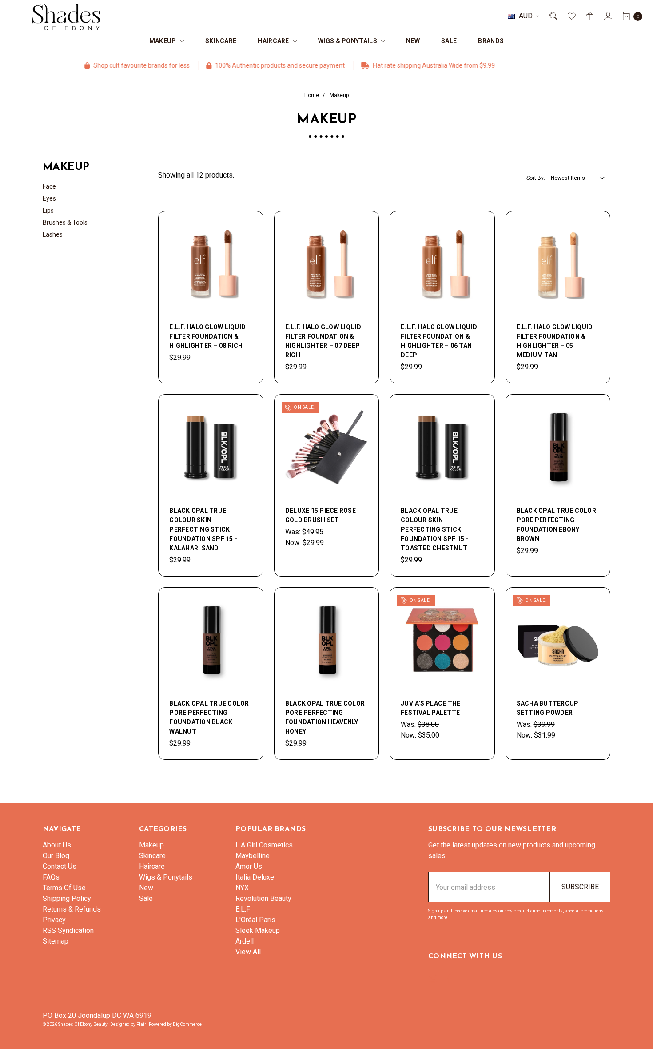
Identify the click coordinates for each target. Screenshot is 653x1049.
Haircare (274, 40)
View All (248, 952)
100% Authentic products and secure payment (254, 65)
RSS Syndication (68, 930)
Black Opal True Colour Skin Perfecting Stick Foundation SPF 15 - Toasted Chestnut (435, 529)
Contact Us (59, 866)
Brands (491, 40)
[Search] (553, 16)
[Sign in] (607, 16)
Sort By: (535, 178)
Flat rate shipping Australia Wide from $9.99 (408, 65)
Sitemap (55, 941)
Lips (48, 210)
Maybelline (252, 855)
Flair (141, 1024)
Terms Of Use (64, 888)
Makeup (163, 40)
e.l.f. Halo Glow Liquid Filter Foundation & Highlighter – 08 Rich (207, 336)
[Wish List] (571, 16)
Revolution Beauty (263, 898)
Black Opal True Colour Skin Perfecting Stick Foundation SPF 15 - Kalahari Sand (203, 529)
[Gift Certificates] (589, 16)
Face (49, 186)
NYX (242, 888)
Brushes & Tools (65, 222)
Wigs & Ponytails (348, 40)
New (413, 40)
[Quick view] (247, 227)
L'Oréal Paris (255, 920)
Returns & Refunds (72, 909)
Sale (449, 40)
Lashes (53, 234)
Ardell (244, 941)
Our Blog (56, 855)
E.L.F (242, 909)
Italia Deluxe (254, 877)
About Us (57, 845)
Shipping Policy (67, 898)
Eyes (49, 198)
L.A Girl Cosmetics (264, 845)
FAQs (51, 877)
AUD (525, 16)
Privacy (54, 920)
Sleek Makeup (257, 930)
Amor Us (248, 866)
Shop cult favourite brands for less (116, 65)
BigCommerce (187, 1024)
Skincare (220, 40)
